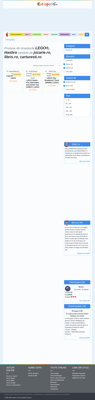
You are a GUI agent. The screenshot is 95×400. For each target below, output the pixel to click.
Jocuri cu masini (11, 376)
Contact (24, 394)
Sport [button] (27, 34)
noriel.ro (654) (70, 89)
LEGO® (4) (69, 68)
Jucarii (81, 34)
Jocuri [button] (46, 34)
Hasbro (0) (69, 64)
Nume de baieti (33, 373)
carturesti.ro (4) (71, 82)
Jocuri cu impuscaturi (13, 385)
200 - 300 (69, 111)
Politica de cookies (59, 394)
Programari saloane (78, 375)
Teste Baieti (54, 389)
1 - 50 (67, 100)
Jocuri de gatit (10, 383)
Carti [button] (73, 34)
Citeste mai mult (82, 253)
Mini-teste (53, 382)
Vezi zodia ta (83, 300)
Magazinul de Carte (78, 378)
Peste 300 (69, 115)
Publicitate (18, 394)
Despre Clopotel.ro (9, 394)
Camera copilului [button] (16, 34)
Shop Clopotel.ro (7, 34)
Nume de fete (32, 375)
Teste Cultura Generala (57, 378)
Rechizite (54, 34)
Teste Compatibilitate (57, 380)
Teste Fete (53, 387)
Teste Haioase (55, 384)
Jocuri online (10, 369)
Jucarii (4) (69, 50)
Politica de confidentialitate (45, 394)
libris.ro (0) (69, 86)
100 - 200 (69, 107)
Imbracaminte (64, 34)
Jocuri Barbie (10, 378)
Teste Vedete (54, 373)
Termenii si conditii (32, 394)
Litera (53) (69, 71)
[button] (87, 34)
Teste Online (58, 367)
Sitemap (67, 394)
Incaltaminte (37, 34)
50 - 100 (68, 103)
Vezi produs (13, 81)
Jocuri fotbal (10, 380)
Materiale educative (78, 373)
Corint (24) (69, 60)
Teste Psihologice (56, 375)
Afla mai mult (83, 161)
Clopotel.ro (47, 4)
